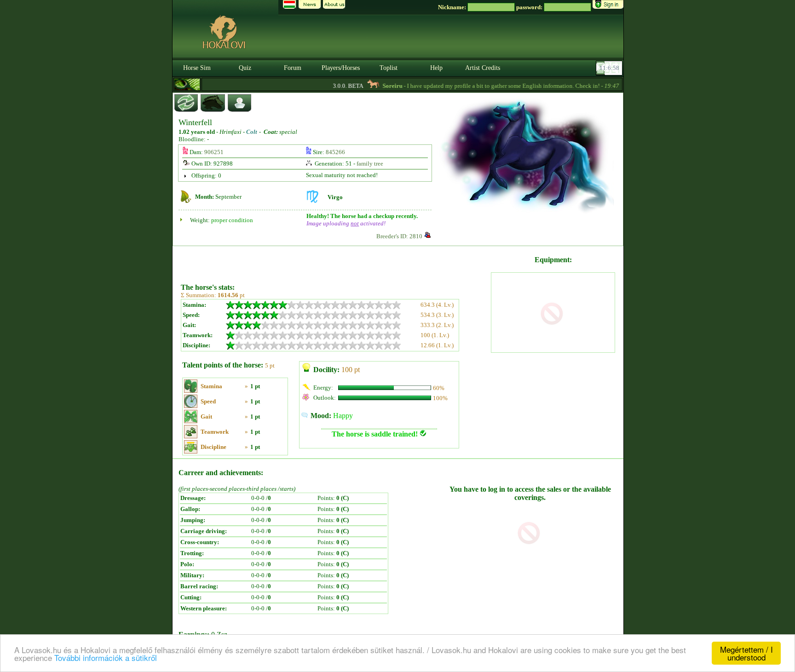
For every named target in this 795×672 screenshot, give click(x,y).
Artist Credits (482, 67)
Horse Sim (197, 67)
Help (436, 67)
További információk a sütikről (105, 657)
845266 (335, 152)
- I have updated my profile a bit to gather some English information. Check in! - (491, 85)
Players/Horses (341, 67)
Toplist (389, 67)
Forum (292, 67)
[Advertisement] (335, 261)
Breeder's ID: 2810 (399, 236)
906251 (214, 152)
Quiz (245, 67)
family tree (370, 163)
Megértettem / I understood (746, 653)
